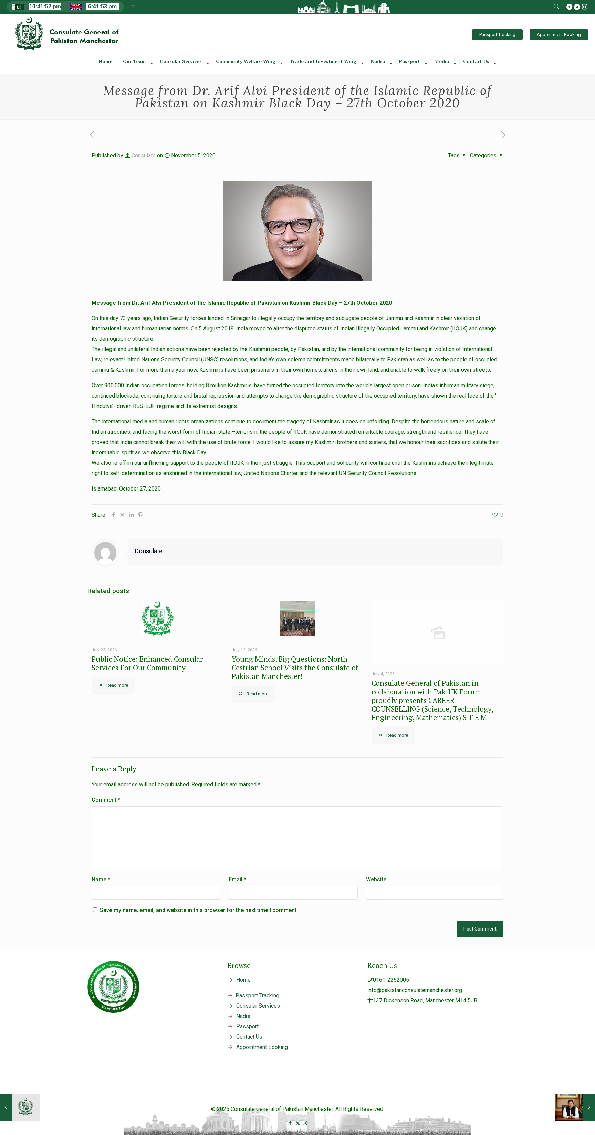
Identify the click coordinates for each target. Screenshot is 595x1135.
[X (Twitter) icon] (297, 1123)
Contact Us (249, 1036)
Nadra (243, 1016)
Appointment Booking (559, 34)
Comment (106, 800)
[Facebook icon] (290, 1123)
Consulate (144, 155)
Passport (247, 1026)
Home (243, 980)
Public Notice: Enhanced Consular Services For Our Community (147, 663)
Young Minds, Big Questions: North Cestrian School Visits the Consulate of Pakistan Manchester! (295, 667)
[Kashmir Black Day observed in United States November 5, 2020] (20, 1107)
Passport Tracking (497, 34)
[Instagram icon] (304, 1123)
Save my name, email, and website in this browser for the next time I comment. (199, 910)
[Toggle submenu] (137, 70)
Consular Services (258, 1005)
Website (376, 879)
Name (101, 879)
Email (237, 879)
